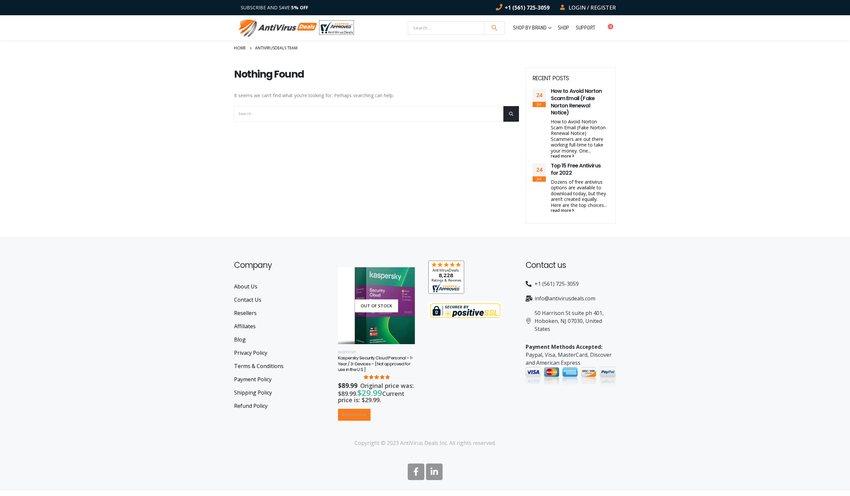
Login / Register (592, 7)
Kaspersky (347, 352)
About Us (245, 286)
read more (561, 156)
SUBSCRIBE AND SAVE (274, 7)
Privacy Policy (250, 352)
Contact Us (247, 299)
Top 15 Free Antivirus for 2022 (576, 169)
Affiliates (245, 326)
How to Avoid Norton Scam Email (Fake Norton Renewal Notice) (576, 101)
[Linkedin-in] (434, 472)
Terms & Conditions (259, 366)
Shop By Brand (529, 27)
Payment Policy (253, 379)
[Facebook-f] (416, 472)
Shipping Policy (253, 392)
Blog (240, 339)
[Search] (494, 28)
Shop (563, 27)
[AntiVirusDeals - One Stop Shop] (278, 28)
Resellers (245, 313)
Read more (354, 414)
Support (585, 27)
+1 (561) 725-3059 (527, 7)
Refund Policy (251, 405)
